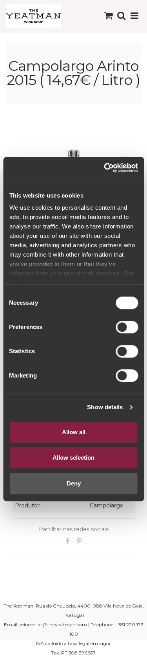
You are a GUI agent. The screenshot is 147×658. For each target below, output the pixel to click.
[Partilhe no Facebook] (68, 541)
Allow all (73, 432)
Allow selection (73, 457)
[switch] (127, 327)
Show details (105, 407)
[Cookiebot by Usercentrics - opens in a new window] (104, 168)
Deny (74, 483)
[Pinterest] (79, 541)
